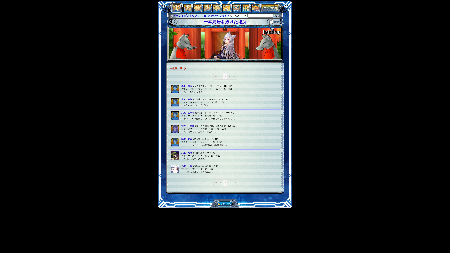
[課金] (197, 11)
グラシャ (213, 15)
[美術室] (216, 11)
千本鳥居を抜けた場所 (225, 21)
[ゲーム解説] (270, 11)
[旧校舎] (255, 11)
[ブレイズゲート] (226, 11)
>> (234, 76)
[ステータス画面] (176, 11)
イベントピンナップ (185, 15)
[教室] (207, 11)
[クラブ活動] (245, 11)
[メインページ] (187, 11)
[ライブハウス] (236, 11)
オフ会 (202, 15)
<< (216, 76)
